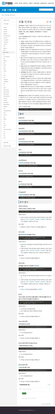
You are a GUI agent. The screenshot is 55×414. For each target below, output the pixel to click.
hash (5, 65)
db (4, 46)
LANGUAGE (51, 3)
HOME (16, 3)
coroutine (6, 42)
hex (4, 67)
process (5, 98)
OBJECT (31, 3)
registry (5, 106)
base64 (5, 33)
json (5, 75)
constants (6, 40)
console (5, 37)
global (5, 60)
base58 (5, 31)
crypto (5, 44)
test (4, 112)
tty (4, 117)
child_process (7, 35)
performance (7, 96)
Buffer (25, 234)
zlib (4, 137)
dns (4, 50)
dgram (5, 48)
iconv (5, 71)
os (4, 85)
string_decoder (7, 110)
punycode (6, 102)
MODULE (25, 3)
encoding (6, 52)
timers (5, 114)
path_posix (6, 90)
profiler (5, 100)
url (4, 121)
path (5, 87)
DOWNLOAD (43, 3)
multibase (6, 81)
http (5, 69)
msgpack (6, 79)
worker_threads (7, 129)
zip (4, 135)
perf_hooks (6, 94)
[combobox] (46, 9)
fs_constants (7, 56)
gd (4, 58)
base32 (5, 29)
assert (5, 27)
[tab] (9, 20)
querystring (6, 104)
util (4, 123)
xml (4, 133)
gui (4, 62)
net (4, 83)
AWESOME (36, 3)
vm (4, 127)
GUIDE (20, 3)
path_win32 (6, 92)
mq (4, 77)
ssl (4, 108)
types (5, 119)
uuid (5, 125)
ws (4, 131)
